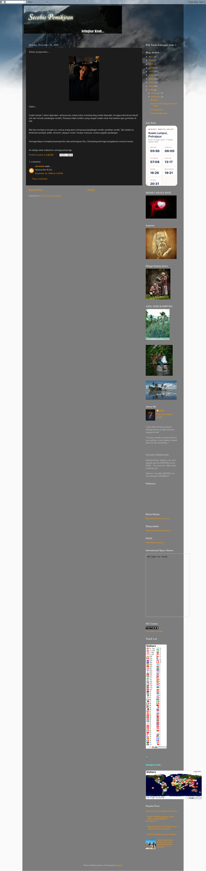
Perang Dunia (157, 110)
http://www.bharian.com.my (158, 518)
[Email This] (60, 155)
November (156, 97)
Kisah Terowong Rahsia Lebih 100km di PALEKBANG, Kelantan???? (160, 819)
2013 (151, 71)
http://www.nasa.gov (155, 542)
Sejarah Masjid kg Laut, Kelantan (161, 834)
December (156, 93)
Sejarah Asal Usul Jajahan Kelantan (161, 811)
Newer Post (36, 189)
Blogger (118, 865)
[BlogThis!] (63, 155)
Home (91, 189)
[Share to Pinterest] (71, 155)
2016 (151, 60)
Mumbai (154, 100)
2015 (151, 64)
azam (161, 411)
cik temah (39, 166)
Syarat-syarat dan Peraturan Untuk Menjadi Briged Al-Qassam (165, 843)
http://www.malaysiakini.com (158, 530)
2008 (151, 90)
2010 (151, 82)
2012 (151, 75)
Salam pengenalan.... (160, 113)
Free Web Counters (154, 631)
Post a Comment (39, 179)
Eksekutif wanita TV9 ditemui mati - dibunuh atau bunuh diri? (162, 828)
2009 (151, 86)
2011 (151, 79)
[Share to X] (66, 155)
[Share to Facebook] (68, 155)
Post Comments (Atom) (51, 196)
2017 (151, 57)
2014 (151, 68)
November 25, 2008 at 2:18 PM (49, 173)
